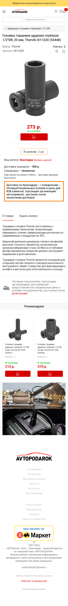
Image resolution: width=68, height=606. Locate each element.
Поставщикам (34, 493)
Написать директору (34, 519)
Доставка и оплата (34, 478)
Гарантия (34, 483)
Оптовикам (34, 474)
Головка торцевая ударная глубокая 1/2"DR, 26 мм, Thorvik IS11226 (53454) (49, 348)
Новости (34, 514)
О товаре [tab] (8, 215)
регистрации (19, 293)
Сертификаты (34, 509)
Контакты (34, 488)
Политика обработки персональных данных (34, 576)
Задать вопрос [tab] (28, 215)
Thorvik (15, 46)
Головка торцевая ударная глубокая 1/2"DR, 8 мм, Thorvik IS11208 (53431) (17, 348)
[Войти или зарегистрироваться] (56, 11)
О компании (34, 469)
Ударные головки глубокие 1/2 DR (28, 28)
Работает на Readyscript (34, 581)
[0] (64, 11)
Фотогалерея (34, 504)
